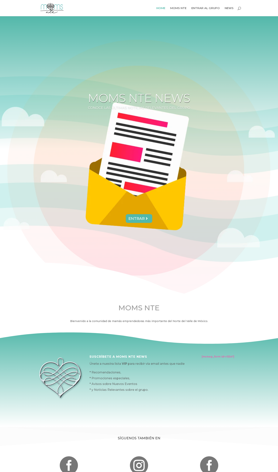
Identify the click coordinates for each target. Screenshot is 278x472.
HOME (160, 8)
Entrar (136, 218)
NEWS (229, 8)
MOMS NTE (178, 8)
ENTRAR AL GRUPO (205, 8)
